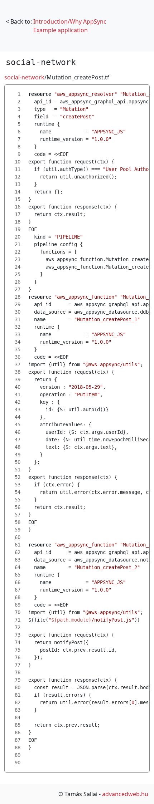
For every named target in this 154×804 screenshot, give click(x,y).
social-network (24, 77)
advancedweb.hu (125, 794)
